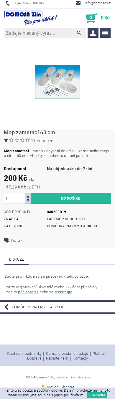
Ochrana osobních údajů (67, 354)
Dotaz (17, 240)
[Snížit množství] (28, 201)
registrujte (64, 292)
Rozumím (97, 395)
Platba (98, 354)
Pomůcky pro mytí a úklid (72, 226)
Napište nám (57, 358)
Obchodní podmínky (24, 354)
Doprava (34, 358)
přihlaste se (28, 292)
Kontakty (80, 358)
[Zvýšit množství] (28, 195)
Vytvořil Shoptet (60, 387)
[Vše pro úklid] (31, 18)
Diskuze (16, 259)
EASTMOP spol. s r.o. (66, 219)
